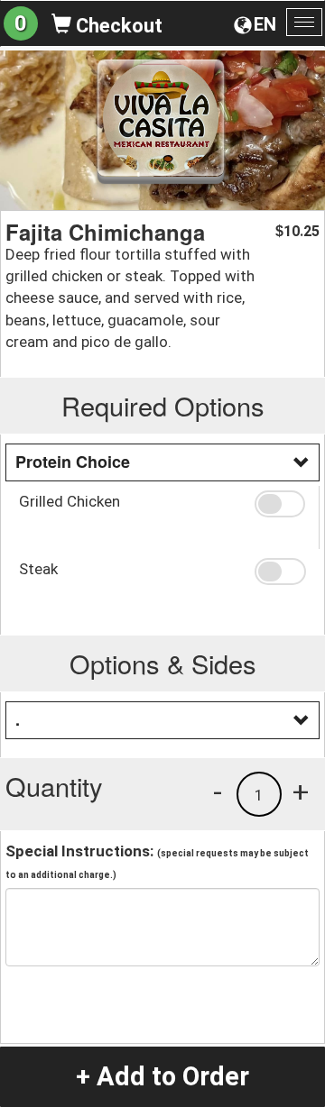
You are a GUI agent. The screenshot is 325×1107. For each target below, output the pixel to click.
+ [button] (300, 791)
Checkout (116, 25)
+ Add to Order (162, 1076)
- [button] (217, 791)
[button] (280, 503)
